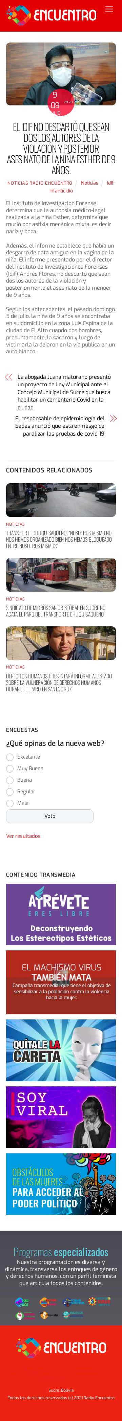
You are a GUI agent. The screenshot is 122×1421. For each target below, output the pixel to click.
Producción (53, 1378)
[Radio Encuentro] (51, 22)
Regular (26, 791)
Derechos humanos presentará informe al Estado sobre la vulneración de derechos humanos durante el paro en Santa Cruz (59, 682)
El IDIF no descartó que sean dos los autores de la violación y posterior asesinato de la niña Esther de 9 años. (61, 148)
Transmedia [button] (86, 1371)
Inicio (13, 1371)
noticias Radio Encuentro (40, 183)
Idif (110, 183)
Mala (22, 803)
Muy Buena (30, 768)
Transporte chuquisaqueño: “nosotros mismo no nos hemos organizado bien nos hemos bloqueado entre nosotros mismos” (59, 539)
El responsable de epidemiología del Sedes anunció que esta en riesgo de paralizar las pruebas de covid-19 (59, 426)
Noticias (89, 183)
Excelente (28, 757)
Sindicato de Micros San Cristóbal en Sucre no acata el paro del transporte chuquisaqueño (56, 611)
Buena (24, 780)
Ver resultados (23, 836)
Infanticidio (61, 191)
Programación (40, 1371)
